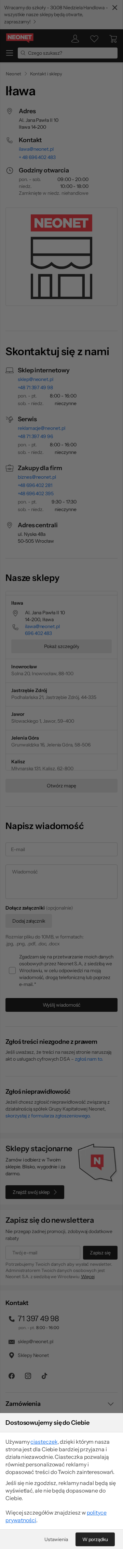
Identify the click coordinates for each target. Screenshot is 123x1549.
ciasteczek (43, 1441)
